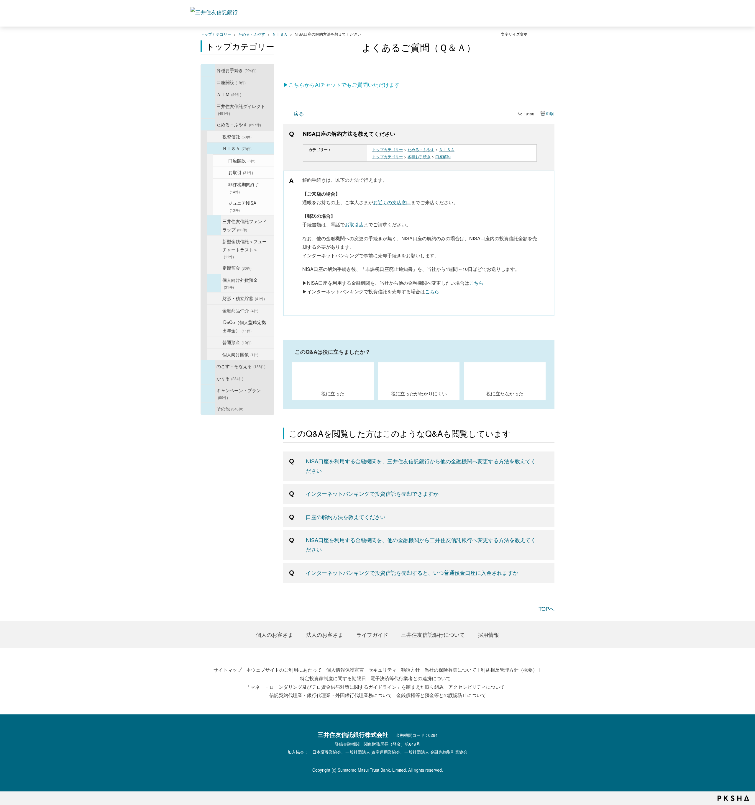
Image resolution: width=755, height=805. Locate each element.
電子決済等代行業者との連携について (410, 678)
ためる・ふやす (251, 34)
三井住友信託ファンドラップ (244, 225)
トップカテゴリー (216, 34)
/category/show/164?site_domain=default (208, 409)
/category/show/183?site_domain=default (214, 283)
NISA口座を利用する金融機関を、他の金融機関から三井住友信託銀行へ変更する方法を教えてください (421, 544)
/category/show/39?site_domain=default (208, 70)
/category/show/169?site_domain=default (208, 378)
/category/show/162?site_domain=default (208, 109)
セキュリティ (382, 669)
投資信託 (237, 136)
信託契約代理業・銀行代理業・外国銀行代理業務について (330, 695)
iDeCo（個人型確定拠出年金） (244, 326)
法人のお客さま (324, 634)
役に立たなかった (504, 393)
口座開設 (231, 82)
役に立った (332, 393)
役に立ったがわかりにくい (419, 393)
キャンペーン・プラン (238, 393)
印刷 (550, 114)
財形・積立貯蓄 (243, 298)
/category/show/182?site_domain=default (214, 148)
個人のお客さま (274, 634)
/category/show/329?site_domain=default (208, 366)
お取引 (240, 172)
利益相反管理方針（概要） (509, 669)
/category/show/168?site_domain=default (208, 94)
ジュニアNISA (242, 206)
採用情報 (488, 634)
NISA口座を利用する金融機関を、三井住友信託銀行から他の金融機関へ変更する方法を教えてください (421, 465)
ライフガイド (372, 634)
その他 (229, 408)
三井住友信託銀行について (433, 634)
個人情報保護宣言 (345, 669)
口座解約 (443, 156)
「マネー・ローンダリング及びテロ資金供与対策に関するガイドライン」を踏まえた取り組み (345, 686)
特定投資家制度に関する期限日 (333, 678)
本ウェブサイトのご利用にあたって (284, 669)
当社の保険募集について (450, 669)
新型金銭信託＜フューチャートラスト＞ (244, 248)
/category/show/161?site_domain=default (208, 82)
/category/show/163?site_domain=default (208, 124)
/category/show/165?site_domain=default (208, 393)
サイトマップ (228, 669)
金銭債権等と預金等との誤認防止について (441, 695)
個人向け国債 (240, 354)
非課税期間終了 (243, 187)
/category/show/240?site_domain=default (214, 225)
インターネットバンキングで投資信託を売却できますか (372, 493)
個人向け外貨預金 (240, 283)
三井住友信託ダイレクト (240, 109)
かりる (229, 378)
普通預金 (237, 342)
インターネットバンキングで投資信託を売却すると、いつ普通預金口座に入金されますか (412, 572)
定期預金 (237, 267)
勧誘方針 (410, 669)
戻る (298, 113)
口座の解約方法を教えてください (345, 517)
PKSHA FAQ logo (733, 798)
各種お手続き (236, 70)
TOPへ (546, 608)
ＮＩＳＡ (280, 34)
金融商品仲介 (240, 310)
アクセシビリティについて (476, 686)
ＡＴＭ (228, 94)
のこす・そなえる (240, 366)
